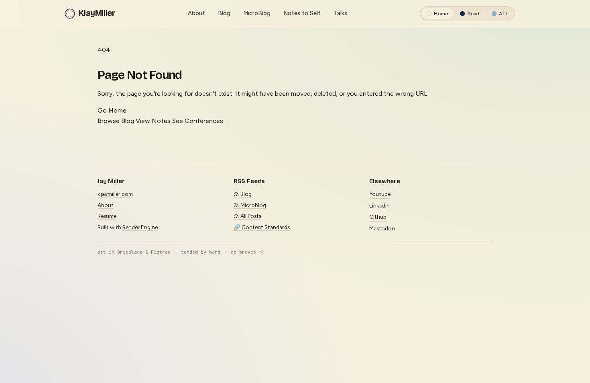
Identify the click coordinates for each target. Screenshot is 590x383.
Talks (340, 13)
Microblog (252, 205)
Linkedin (379, 205)
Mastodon (382, 228)
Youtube (380, 194)
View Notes (153, 121)
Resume (107, 216)
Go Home (112, 110)
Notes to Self (302, 13)
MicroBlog (257, 13)
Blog (224, 13)
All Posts (250, 216)
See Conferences (197, 121)
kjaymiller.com (115, 194)
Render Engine (140, 227)
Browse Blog (116, 121)
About (196, 13)
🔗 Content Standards (262, 227)
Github (378, 217)
